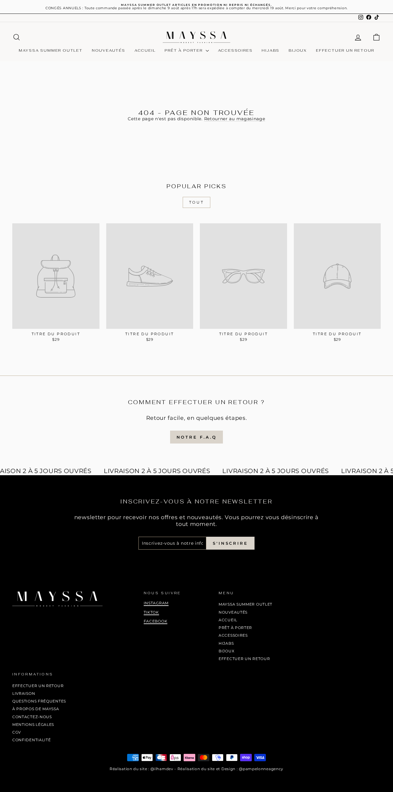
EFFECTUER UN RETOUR (345, 50)
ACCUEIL (145, 50)
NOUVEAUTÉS (108, 50)
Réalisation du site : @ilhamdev (141, 768)
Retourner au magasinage (234, 118)
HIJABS (270, 50)
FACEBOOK (156, 621)
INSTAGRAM (156, 603)
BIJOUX (298, 50)
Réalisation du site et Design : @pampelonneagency (230, 768)
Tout (196, 202)
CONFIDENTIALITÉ (31, 740)
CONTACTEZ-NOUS (32, 716)
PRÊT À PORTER (184, 50)
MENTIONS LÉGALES (33, 724)
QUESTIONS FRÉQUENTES (39, 701)
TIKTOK (151, 612)
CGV (16, 732)
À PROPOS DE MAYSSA (35, 708)
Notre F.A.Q (197, 437)
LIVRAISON (23, 693)
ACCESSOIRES (235, 50)
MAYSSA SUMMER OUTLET (51, 50)
